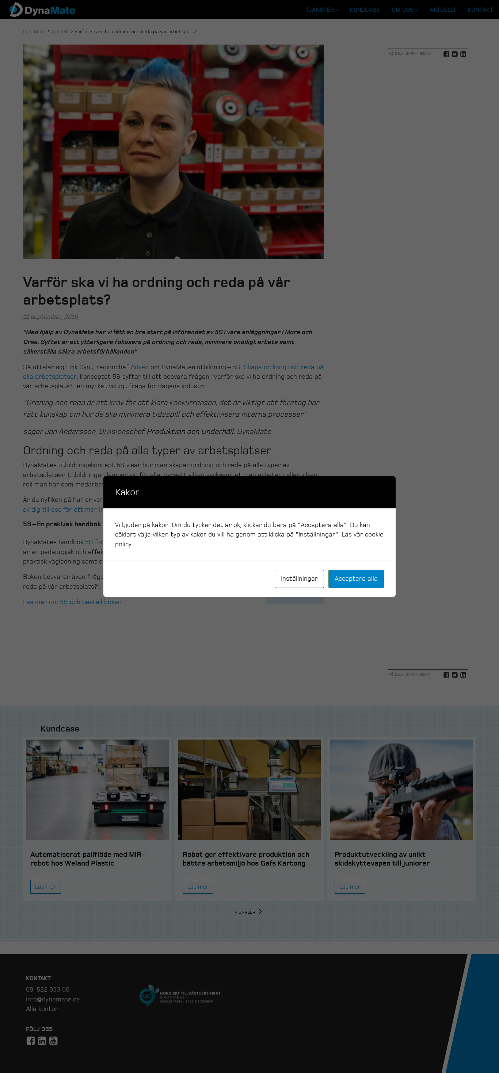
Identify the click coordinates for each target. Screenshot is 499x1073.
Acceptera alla (356, 578)
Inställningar (299, 578)
